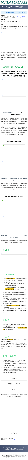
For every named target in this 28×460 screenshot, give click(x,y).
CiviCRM (11, 457)
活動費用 (14, 378)
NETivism (21, 457)
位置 (2, 24)
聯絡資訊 (14, 433)
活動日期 (3, 15)
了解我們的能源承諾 (21, 456)
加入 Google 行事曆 (20, 17)
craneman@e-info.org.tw (12, 440)
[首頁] (14, 2)
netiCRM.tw (4, 455)
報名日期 (3, 20)
